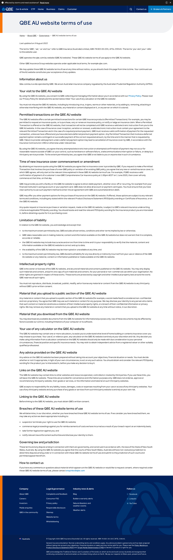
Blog (75, 494)
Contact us (141, 9)
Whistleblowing (52, 521)
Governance (44, 35)
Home (22, 35)
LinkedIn (132, 499)
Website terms (52, 517)
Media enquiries (25, 508)
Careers (22, 498)
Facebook (133, 494)
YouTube (133, 503)
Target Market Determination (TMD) (90, 548)
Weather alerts (79, 510)
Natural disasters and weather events (82, 504)
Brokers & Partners (162, 9)
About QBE (31, 35)
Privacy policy (51, 503)
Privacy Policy (135, 96)
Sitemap (49, 512)
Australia (26, 539)
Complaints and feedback (56, 494)
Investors (23, 503)
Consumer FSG (52, 498)
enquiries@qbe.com (75, 470)
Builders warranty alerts (83, 498)
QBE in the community (28, 512)
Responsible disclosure (55, 508)
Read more (44, 3)
